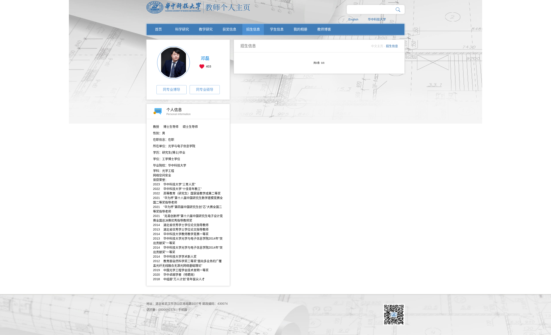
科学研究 (182, 29)
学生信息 (277, 29)
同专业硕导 (204, 89)
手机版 (182, 309)
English (353, 19)
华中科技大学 (377, 19)
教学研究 (206, 29)
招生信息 (253, 29)
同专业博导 (171, 89)
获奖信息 (229, 29)
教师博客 (324, 29)
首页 (158, 29)
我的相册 (300, 29)
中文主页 (377, 46)
